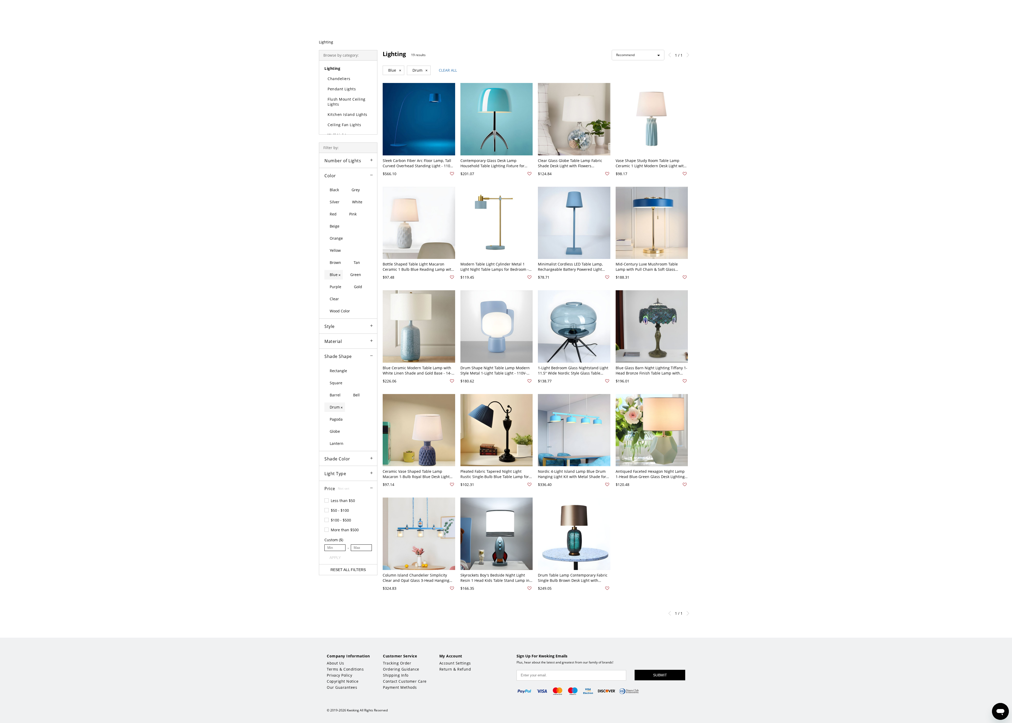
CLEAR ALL (448, 70)
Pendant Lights (342, 88)
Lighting (326, 42)
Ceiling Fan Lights (344, 124)
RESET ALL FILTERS (348, 570)
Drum (420, 70)
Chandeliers (339, 78)
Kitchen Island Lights (347, 114)
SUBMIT (660, 675)
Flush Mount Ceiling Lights (347, 102)
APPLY (335, 557)
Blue (394, 70)
